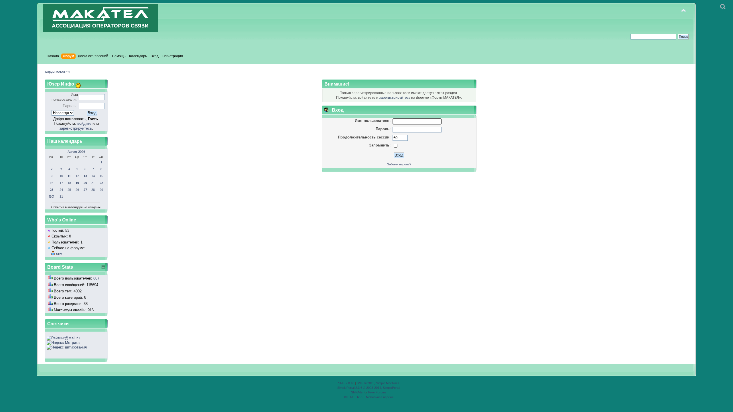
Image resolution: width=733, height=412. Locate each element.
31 (61, 196)
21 (93, 183)
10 (61, 176)
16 (51, 183)
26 (77, 189)
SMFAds (357, 392)
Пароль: (70, 106)
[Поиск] (723, 6)
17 (61, 183)
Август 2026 (76, 151)
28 (93, 189)
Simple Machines (387, 383)
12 (77, 176)
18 (69, 183)
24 (61, 189)
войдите (84, 123)
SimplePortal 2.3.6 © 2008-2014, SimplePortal (368, 387)
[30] (51, 196)
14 (93, 176)
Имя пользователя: (65, 97)
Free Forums (377, 392)
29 (101, 189)
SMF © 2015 (365, 383)
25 (69, 189)
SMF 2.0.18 (346, 383)
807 (96, 278)
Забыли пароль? (399, 164)
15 (101, 176)
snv (59, 253)
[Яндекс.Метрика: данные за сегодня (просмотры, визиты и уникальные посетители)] (63, 342)
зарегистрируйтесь (75, 128)
